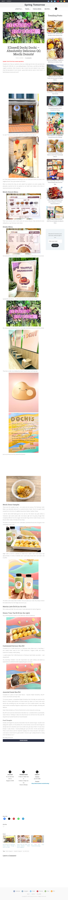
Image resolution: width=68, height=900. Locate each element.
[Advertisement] (23, 83)
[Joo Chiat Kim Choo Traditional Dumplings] (37, 839)
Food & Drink (37, 9)
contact (33, 894)
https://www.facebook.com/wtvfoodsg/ (40, 783)
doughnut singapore (18, 851)
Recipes (47, 9)
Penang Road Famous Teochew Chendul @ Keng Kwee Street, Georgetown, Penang (55, 108)
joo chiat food (26, 851)
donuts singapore (9, 851)
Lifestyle (18, 9)
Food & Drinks (19, 58)
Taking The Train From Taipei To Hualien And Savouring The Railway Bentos (55, 78)
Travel (27, 9)
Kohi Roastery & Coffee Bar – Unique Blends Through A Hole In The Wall (9, 846)
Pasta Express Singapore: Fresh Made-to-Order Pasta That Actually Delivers (55, 154)
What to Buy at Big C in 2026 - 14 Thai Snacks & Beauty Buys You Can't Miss (55, 182)
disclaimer (39, 894)
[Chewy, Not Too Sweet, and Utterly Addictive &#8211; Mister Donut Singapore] (23, 839)
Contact (9, 1)
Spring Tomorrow (35, 4)
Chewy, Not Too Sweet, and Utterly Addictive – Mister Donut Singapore (23, 846)
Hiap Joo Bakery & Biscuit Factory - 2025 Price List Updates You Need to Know (55, 221)
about (28, 894)
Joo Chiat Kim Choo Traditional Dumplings (37, 845)
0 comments (28, 58)
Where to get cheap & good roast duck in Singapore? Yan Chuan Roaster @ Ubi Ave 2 (55, 201)
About (3, 1)
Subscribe (55, 245)
